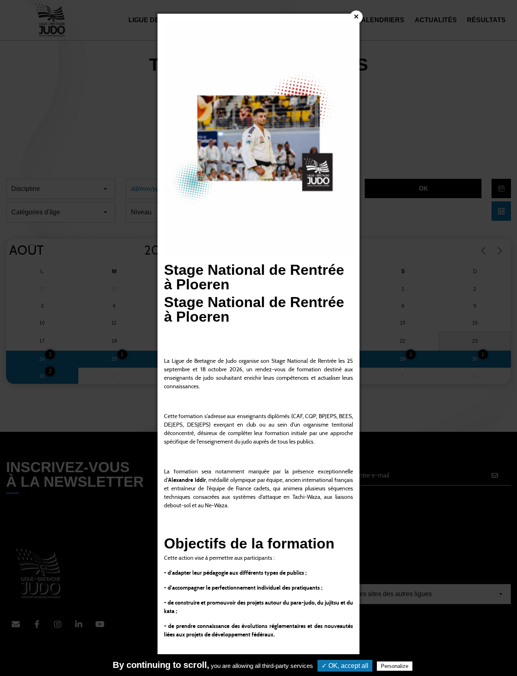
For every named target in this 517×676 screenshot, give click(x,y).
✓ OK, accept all (345, 665)
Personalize (394, 666)
